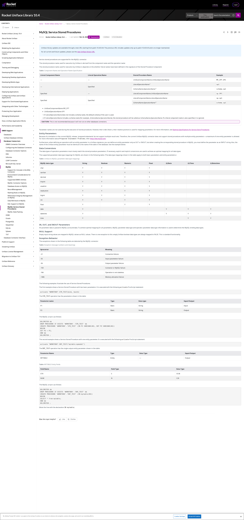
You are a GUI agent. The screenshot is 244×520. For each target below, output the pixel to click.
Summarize (95, 37)
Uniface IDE (6, 43)
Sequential (9, 225)
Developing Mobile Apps (11, 82)
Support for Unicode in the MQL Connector (19, 171)
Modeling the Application (11, 48)
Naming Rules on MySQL (16, 193)
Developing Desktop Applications (14, 77)
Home (41, 24)
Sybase (8, 231)
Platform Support (8, 242)
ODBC (8, 215)
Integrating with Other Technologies (15, 106)
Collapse (16, 27)
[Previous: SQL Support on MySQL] (224, 32)
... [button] (64, 24)
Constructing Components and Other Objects (15, 53)
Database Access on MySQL (17, 186)
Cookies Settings (179, 516)
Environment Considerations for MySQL (19, 176)
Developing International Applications (15, 87)
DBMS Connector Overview (15, 144)
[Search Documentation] (238, 15)
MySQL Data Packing (15, 212)
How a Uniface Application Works (14, 121)
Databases (7, 135)
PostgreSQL (10, 222)
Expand (7, 27)
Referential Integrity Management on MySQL (20, 197)
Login (236, 5)
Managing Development (10, 116)
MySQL (8, 167)
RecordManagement (15, 189)
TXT (7, 235)
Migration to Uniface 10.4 (11, 256)
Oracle (8, 218)
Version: (41, 37)
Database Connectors (12, 141)
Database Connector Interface (14, 238)
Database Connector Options (16, 151)
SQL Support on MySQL (16, 204)
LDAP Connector (11, 160)
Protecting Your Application (12, 111)
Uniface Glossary (8, 266)
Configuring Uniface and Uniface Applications (13, 97)
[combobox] (214, 15)
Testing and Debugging (10, 68)
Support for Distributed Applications (15, 101)
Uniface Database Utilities (13, 138)
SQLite (8, 228)
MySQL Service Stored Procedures (16, 208)
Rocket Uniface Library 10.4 (11, 34)
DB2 (7, 154)
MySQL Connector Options (17, 183)
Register (226, 5)
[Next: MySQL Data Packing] (228, 32)
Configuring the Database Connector (19, 148)
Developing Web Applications (12, 72)
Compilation (6, 63)
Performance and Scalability (12, 126)
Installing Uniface (8, 247)
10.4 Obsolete (117, 37)
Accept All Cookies (194, 516)
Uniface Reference (8, 261)
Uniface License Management (12, 252)
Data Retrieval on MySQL (17, 201)
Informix (9, 157)
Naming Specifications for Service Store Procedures (191, 130)
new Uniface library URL (86, 52)
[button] (211, 16)
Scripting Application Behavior (13, 58)
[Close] (241, 516)
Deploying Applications (10, 92)
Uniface (107, 37)
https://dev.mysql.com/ (98, 139)
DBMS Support (7, 131)
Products (190, 15)
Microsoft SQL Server (13, 164)
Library (215, 5)
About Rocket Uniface (9, 38)
